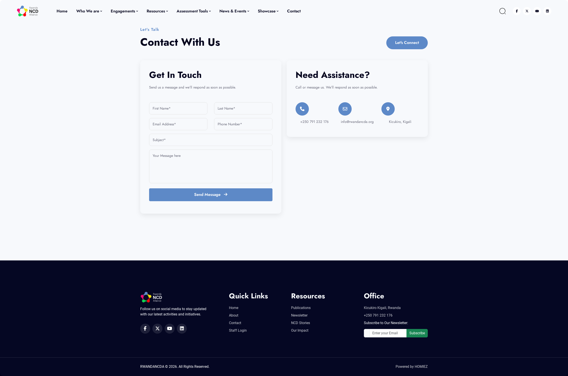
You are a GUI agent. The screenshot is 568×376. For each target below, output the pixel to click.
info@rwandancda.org (357, 121)
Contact (294, 11)
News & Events (232, 11)
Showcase (267, 11)
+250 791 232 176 (314, 121)
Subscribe (417, 333)
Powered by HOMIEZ (412, 366)
